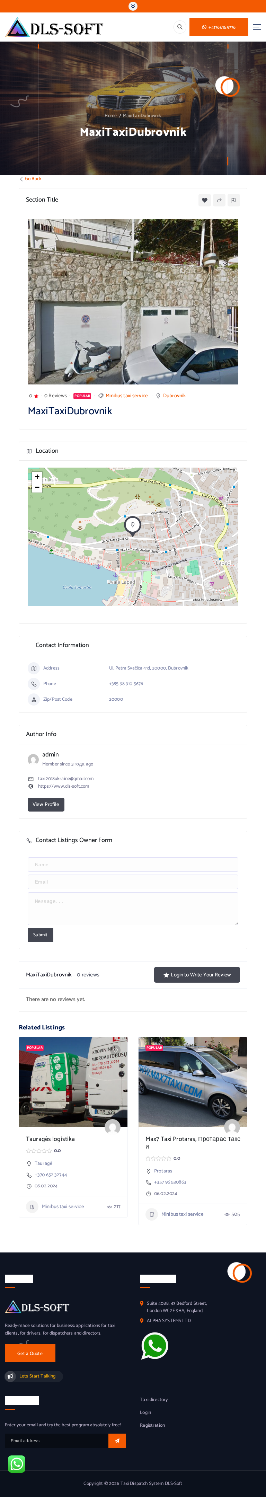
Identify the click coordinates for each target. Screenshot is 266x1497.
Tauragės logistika (50, 1139)
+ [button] (37, 476)
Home (111, 115)
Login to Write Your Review (201, 975)
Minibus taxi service (127, 395)
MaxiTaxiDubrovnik (142, 115)
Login (145, 1412)
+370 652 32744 (51, 1175)
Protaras (163, 1171)
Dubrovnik (174, 395)
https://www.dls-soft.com (63, 786)
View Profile (46, 804)
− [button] (37, 487)
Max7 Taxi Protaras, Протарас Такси (192, 1143)
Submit (40, 935)
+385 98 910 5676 (126, 684)
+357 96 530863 (170, 1182)
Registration (152, 1425)
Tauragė (43, 1164)
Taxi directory (154, 1399)
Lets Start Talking (37, 1376)
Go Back (33, 179)
